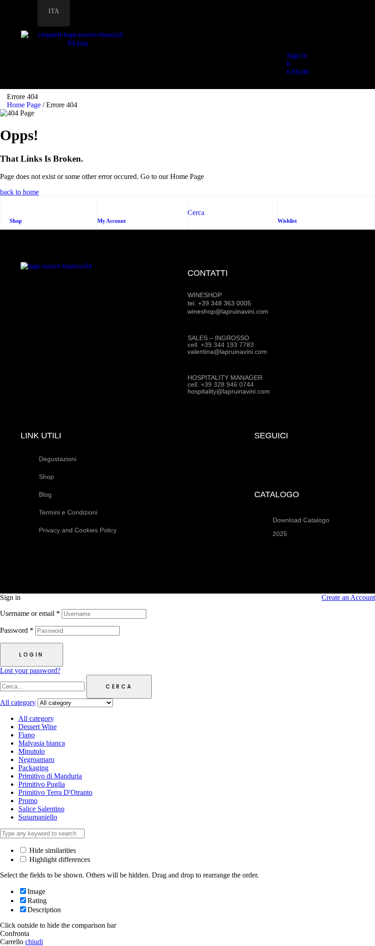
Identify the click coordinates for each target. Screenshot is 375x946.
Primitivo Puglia (41, 784)
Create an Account (348, 597)
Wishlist (287, 221)
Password (16, 630)
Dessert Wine (37, 727)
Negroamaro (36, 759)
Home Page (24, 105)
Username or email (30, 613)
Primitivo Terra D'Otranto (55, 792)
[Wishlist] (282, 205)
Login (31, 654)
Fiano (26, 735)
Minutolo (31, 751)
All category (36, 718)
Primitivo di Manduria (50, 776)
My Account (111, 221)
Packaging (33, 768)
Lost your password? (30, 670)
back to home (19, 192)
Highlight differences (58, 859)
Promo (28, 800)
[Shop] (14, 205)
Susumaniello (37, 817)
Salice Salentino (41, 809)
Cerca (119, 686)
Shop (16, 221)
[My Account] (102, 205)
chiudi (34, 942)
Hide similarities (51, 850)
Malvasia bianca (41, 743)
